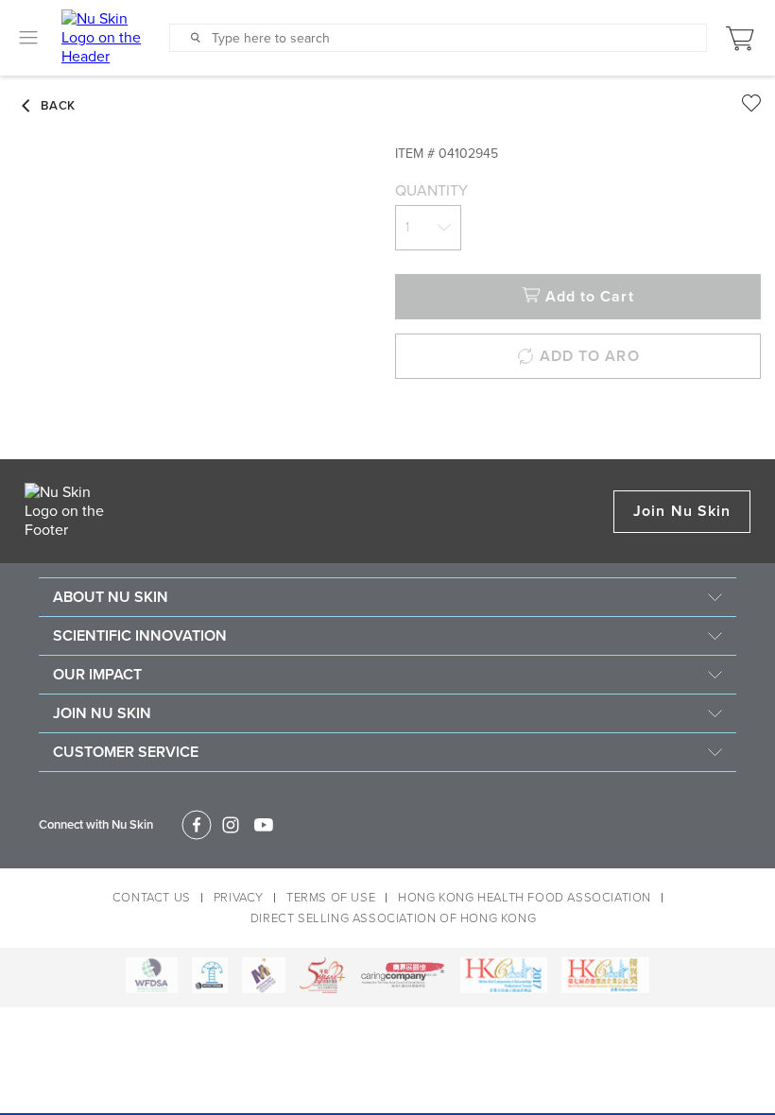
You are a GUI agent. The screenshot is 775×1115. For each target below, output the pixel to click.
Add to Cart (589, 296)
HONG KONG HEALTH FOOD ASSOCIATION (524, 897)
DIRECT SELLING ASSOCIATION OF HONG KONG (393, 918)
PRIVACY (239, 897)
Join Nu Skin (682, 511)
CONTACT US (151, 897)
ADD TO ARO (590, 356)
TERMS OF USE (330, 897)
